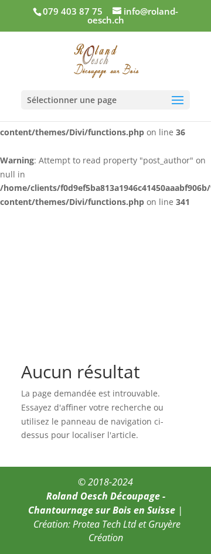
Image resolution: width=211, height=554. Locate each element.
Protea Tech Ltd (104, 524)
